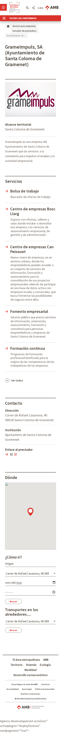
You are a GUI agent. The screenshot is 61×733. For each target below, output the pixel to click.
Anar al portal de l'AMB (51, 7)
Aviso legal (27, 689)
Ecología (45, 665)
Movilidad (31, 670)
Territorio (17, 665)
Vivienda (31, 665)
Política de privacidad (44, 689)
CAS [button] (41, 8)
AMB (45, 660)
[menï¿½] (3, 7)
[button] (27, 8)
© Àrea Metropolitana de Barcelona (30, 698)
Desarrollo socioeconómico (31, 675)
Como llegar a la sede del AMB (24, 684)
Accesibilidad (13, 689)
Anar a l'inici (14, 7)
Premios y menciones (30, 694)
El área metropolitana (26, 660)
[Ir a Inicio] (8, 26)
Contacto (45, 684)
